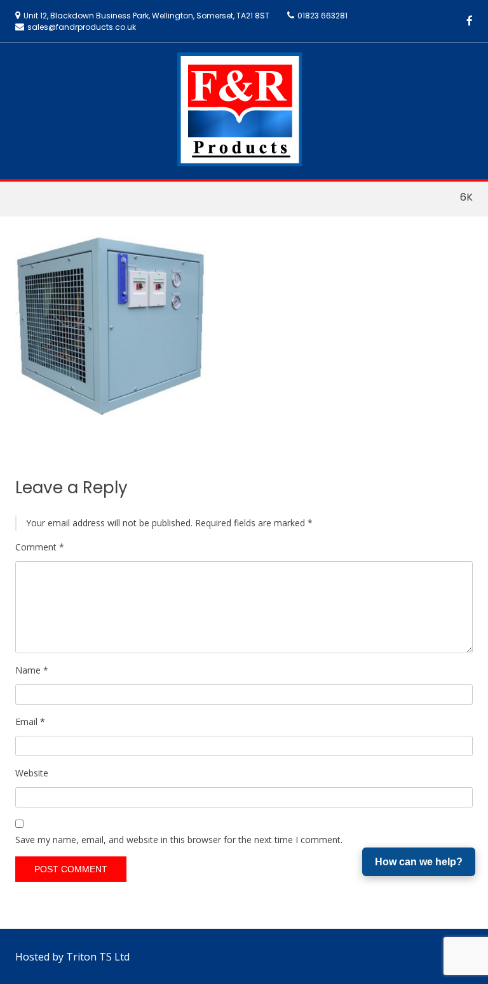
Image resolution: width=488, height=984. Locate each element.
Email (30, 721)
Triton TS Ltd (98, 957)
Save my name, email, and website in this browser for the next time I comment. (178, 840)
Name (31, 670)
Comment (39, 547)
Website (31, 773)
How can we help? (419, 861)
